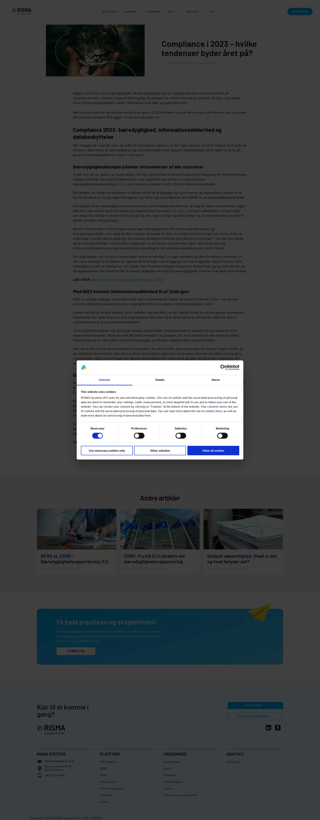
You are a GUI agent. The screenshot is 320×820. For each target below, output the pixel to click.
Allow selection (160, 450)
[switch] (139, 436)
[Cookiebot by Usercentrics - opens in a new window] (223, 367)
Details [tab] (160, 379)
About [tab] (215, 379)
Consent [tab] (104, 379)
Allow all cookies (213, 450)
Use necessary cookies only (107, 450)
